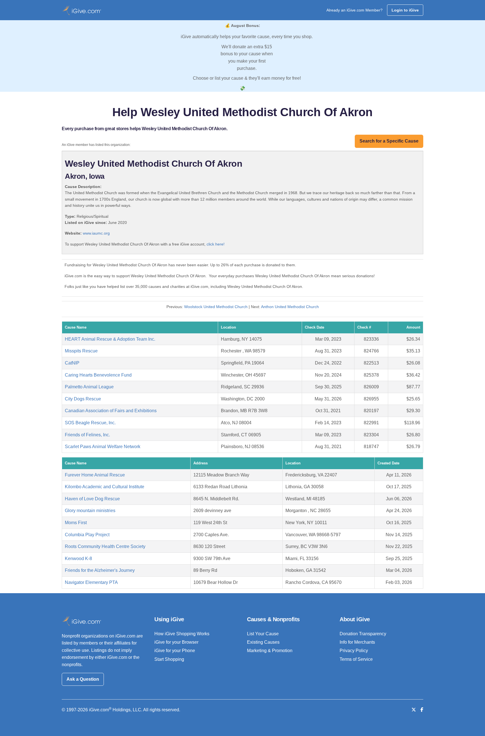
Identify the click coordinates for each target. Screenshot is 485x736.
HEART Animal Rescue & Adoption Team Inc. (110, 339)
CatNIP (72, 363)
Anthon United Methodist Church (290, 306)
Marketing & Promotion (269, 650)
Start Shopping (169, 659)
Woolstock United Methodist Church (216, 306)
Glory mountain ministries (90, 510)
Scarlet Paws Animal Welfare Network (102, 446)
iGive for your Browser (176, 642)
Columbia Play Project (87, 534)
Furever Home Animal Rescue (95, 475)
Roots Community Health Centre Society (105, 546)
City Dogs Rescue (83, 398)
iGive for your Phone (174, 650)
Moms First (76, 522)
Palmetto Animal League (89, 386)
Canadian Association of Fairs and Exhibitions (111, 410)
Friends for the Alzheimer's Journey (100, 570)
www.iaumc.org (96, 233)
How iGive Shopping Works (181, 633)
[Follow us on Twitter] (413, 709)
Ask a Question (83, 679)
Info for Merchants (357, 642)
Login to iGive (405, 10)
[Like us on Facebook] (421, 709)
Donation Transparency (363, 633)
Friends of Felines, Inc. (87, 434)
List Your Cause (263, 633)
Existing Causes (263, 642)
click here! (216, 244)
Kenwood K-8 (78, 558)
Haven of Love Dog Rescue (92, 498)
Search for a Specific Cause (389, 141)
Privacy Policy (354, 650)
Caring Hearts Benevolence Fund (98, 375)
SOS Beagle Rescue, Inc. (90, 422)
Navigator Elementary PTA (91, 582)
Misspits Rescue (81, 350)
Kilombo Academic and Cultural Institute (104, 486)
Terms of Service (356, 659)
